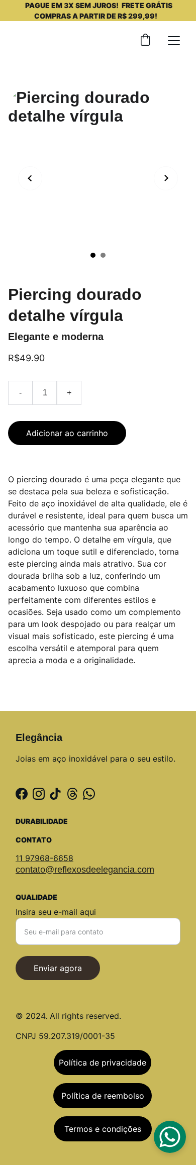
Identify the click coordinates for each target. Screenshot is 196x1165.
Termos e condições (102, 1129)
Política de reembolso (102, 1096)
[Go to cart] (145, 40)
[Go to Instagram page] (39, 794)
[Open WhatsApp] (170, 1137)
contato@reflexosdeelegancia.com (85, 870)
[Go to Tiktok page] (55, 794)
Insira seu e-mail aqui (56, 912)
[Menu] (174, 40)
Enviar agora (58, 968)
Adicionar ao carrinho (67, 433)
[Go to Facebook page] (22, 794)
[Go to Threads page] (72, 794)
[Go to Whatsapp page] (89, 794)
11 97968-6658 (44, 858)
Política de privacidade (102, 1062)
